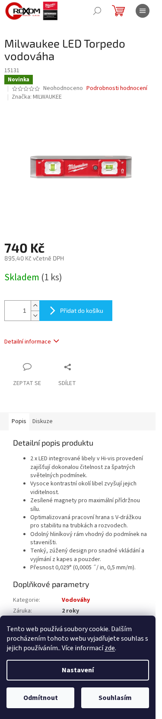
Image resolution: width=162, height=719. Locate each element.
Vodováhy (76, 600)
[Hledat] (97, 10)
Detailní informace (27, 341)
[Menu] (142, 10)
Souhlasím (115, 698)
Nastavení (78, 670)
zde (110, 648)
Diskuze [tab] (42, 421)
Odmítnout (40, 698)
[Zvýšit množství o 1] (35, 306)
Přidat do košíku (81, 310)
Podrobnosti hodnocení (116, 88)
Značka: (37, 97)
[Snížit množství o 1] (35, 316)
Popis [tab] (19, 421)
